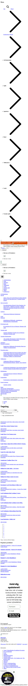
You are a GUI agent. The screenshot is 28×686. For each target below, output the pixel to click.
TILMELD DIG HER (21, 347)
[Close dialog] (26, 337)
